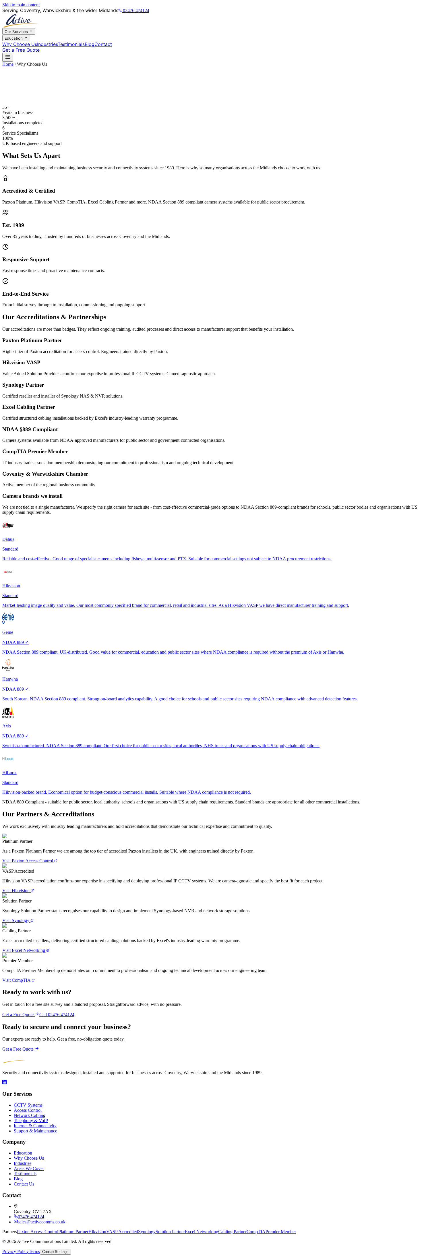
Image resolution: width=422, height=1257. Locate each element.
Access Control (28, 1110)
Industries (47, 44)
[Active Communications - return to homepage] (211, 20)
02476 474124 (136, 10)
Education (14, 38)
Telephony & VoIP (31, 1120)
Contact (103, 44)
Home (7, 64)
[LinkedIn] (4, 1082)
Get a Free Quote (21, 50)
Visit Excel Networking (23, 950)
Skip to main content (21, 4)
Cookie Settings (55, 1252)
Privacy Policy (15, 1251)
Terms (34, 1251)
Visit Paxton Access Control (27, 860)
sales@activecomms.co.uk (41, 1221)
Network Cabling (29, 1115)
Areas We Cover (29, 1168)
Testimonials (71, 44)
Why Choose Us (19, 44)
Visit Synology (15, 920)
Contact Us (24, 1184)
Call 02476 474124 (56, 1014)
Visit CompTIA (16, 980)
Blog (89, 44)
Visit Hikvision (16, 890)
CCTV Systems (28, 1105)
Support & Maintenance (35, 1130)
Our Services (17, 31)
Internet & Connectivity (35, 1125)
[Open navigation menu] (7, 57)
